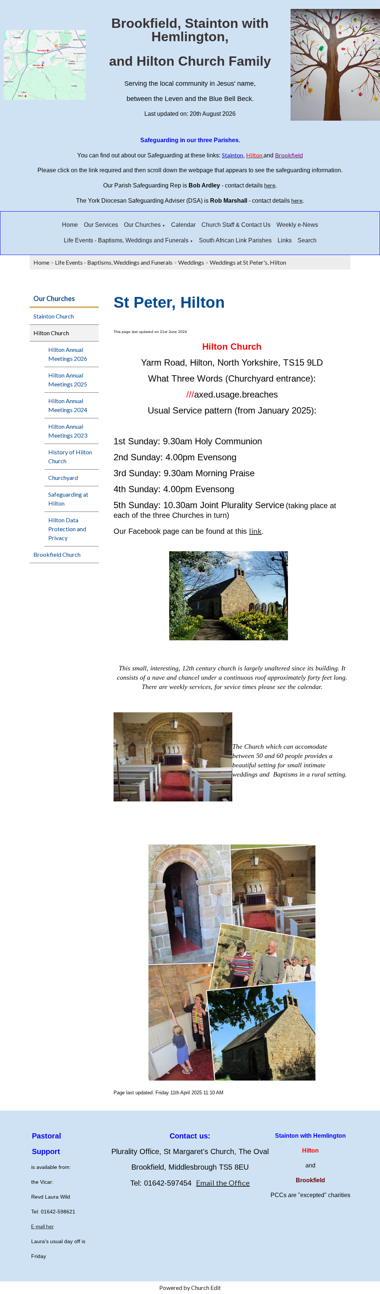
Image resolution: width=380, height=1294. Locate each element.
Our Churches (142, 225)
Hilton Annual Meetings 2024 (67, 405)
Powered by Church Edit (190, 1287)
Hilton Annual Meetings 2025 (67, 380)
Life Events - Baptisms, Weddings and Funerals (126, 240)
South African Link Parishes (235, 240)
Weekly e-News (297, 225)
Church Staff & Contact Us (236, 225)
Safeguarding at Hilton (68, 499)
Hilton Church (51, 332)
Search (307, 240)
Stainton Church (53, 316)
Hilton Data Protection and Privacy (67, 528)
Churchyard (63, 477)
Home (70, 225)
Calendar (183, 225)
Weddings (191, 262)
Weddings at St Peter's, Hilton (248, 262)
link (255, 530)
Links (285, 240)
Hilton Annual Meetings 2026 (67, 354)
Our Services (101, 225)
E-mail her (42, 1226)
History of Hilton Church (70, 456)
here (269, 185)
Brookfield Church (57, 554)
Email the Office (223, 1182)
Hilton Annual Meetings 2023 (67, 431)
